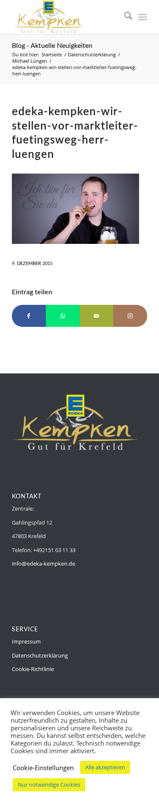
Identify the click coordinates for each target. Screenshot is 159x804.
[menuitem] (124, 17)
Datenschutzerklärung (40, 655)
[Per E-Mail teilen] (97, 316)
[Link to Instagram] (130, 316)
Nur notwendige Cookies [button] (49, 784)
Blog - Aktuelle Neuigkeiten (52, 45)
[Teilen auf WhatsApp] (63, 316)
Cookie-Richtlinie (33, 669)
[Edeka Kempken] (66, 17)
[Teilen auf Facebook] (29, 316)
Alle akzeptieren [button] (105, 767)
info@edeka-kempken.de (43, 563)
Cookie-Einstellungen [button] (43, 767)
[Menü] (142, 17)
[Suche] (124, 17)
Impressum (26, 641)
